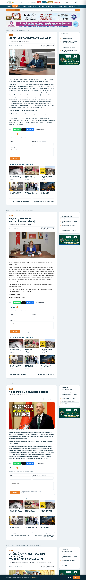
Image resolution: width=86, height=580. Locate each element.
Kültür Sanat (49, 6)
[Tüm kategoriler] (78, 2)
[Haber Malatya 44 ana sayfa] (10, 2)
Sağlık (43, 6)
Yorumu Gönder (14, 158)
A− (41, 45)
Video (45, 2)
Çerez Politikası (34, 577)
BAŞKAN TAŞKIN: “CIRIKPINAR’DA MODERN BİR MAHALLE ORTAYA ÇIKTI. (38, 10)
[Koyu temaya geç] (75, 2)
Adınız (11, 141)
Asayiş (20, 6)
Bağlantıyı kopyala (50, 45)
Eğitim (34, 6)
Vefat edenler (72, 6)
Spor (39, 6)
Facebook (31, 129)
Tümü (77, 10)
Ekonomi (30, 6)
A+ (44, 45)
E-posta (39, 141)
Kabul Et (76, 577)
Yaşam (54, 6)
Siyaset (24, 6)
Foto (40, 2)
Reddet (69, 577)
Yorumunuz (12, 147)
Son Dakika (57, 2)
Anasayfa (9, 6)
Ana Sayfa (8, 30)
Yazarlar (50, 2)
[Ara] (72, 2)
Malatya (60, 6)
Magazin (65, 6)
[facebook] (79, 6)
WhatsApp (17, 129)
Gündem (15, 6)
